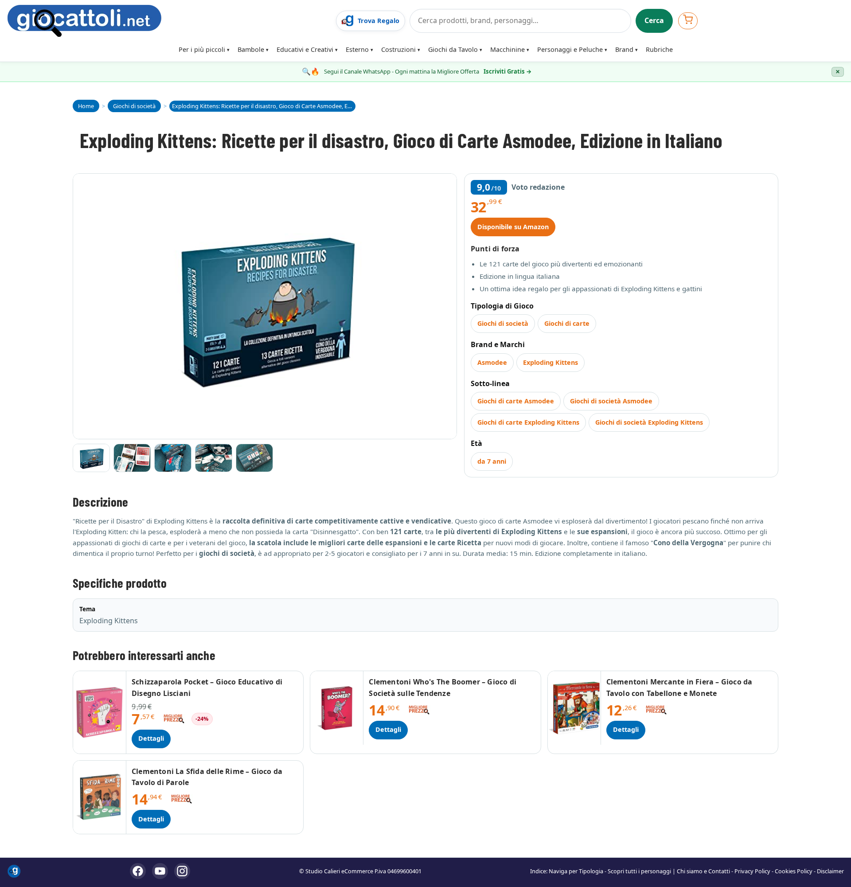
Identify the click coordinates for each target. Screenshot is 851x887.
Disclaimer (830, 871)
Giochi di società (502, 323)
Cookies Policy (793, 871)
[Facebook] (138, 871)
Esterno (357, 49)
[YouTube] (160, 871)
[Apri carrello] (688, 20)
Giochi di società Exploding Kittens (649, 422)
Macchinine (507, 49)
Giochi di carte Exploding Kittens (528, 422)
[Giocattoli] (169, 20)
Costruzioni (398, 49)
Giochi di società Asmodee (611, 401)
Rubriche (659, 49)
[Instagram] (182, 871)
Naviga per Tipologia (576, 871)
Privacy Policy (752, 871)
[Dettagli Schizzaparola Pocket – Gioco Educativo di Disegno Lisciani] (99, 712)
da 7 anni (491, 461)
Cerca (654, 20)
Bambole (251, 49)
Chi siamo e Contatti (703, 871)
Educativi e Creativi (305, 49)
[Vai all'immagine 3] (172, 458)
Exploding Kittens (550, 362)
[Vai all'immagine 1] (91, 458)
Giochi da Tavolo (453, 49)
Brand (624, 49)
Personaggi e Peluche (570, 49)
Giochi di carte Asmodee (515, 401)
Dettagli (151, 738)
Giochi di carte (566, 323)
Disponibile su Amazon (513, 227)
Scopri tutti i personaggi (639, 871)
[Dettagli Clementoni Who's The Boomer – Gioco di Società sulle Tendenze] (336, 707)
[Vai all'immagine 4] (213, 458)
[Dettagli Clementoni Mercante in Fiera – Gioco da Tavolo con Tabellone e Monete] (574, 707)
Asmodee (492, 362)
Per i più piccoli (202, 49)
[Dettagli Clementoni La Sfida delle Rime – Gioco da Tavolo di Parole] (99, 797)
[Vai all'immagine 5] (254, 458)
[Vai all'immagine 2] (132, 458)
